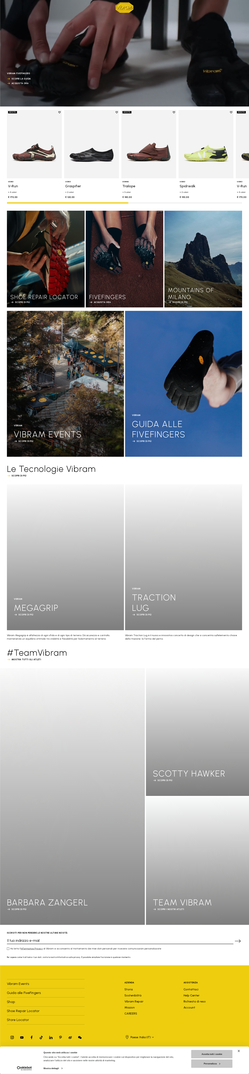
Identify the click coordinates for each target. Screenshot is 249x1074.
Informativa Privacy (32, 948)
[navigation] (42, 7)
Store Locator (18, 1020)
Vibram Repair (133, 1001)
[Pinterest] (60, 1036)
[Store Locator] (225, 7)
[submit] (237, 941)
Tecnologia (25, 7)
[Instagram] (12, 1036)
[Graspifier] (91, 144)
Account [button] (189, 1007)
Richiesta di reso (195, 1001)
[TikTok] (41, 1036)
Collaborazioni (46, 7)
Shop (75, 7)
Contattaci (191, 989)
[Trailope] (148, 144)
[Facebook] (31, 1036)
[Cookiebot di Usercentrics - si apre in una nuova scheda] (24, 1068)
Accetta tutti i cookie (212, 1054)
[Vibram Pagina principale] (124, 7)
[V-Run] (34, 144)
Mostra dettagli (51, 1068)
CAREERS (130, 1013)
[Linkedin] (51, 1036)
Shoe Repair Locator (23, 1011)
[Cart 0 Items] (235, 7)
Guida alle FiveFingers (24, 993)
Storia (128, 989)
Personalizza (210, 1063)
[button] (139, 1037)
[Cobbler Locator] (230, 7)
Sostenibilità (132, 995)
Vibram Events (18, 984)
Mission (129, 1007)
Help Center (191, 995)
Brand (10, 7)
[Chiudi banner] (239, 1051)
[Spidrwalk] (206, 144)
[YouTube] (22, 1036)
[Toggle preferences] (240, 7)
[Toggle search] (220, 7)
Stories (64, 7)
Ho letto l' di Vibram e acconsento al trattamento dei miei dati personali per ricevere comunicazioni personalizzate (85, 948)
